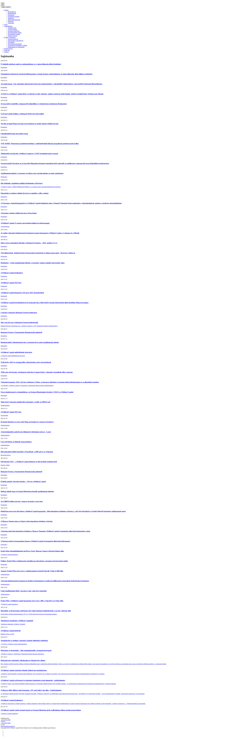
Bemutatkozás (12, 11)
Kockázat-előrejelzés (14, 31)
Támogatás (11, 23)
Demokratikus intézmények (15, 40)
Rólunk (6, 10)
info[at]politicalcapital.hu (8, 726)
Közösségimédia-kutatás (14, 32)
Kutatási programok (9, 37)
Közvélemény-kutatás (14, 34)
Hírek (5, 24)
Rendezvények (8, 48)
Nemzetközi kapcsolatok (15, 44)
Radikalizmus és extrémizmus (16, 47)
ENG (2, 5)
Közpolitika (11, 42)
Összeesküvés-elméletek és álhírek (17, 45)
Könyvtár (7, 50)
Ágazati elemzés (12, 29)
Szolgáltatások (8, 26)
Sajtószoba (11, 18)
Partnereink (11, 15)
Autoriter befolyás (13, 39)
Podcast (6, 52)
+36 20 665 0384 (5, 720)
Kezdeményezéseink (13, 16)
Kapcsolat (10, 21)
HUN (2, 3)
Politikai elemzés (12, 36)
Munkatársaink (12, 13)
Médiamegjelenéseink (14, 20)
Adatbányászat (12, 28)
